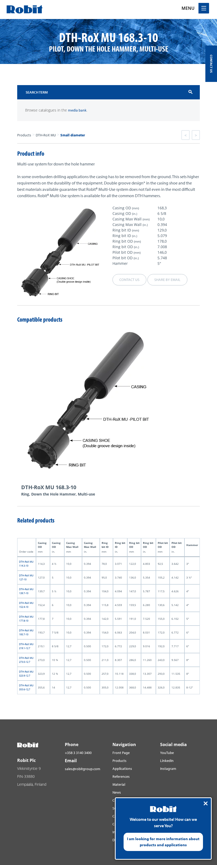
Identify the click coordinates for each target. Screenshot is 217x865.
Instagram (168, 768)
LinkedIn (167, 760)
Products (24, 135)
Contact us (129, 279)
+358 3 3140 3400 (78, 752)
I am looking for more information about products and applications (163, 841)
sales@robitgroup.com (82, 768)
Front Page (121, 752)
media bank (77, 110)
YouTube (167, 752)
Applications (122, 768)
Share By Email (167, 279)
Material (118, 784)
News (116, 792)
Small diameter (72, 135)
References (121, 776)
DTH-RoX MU (46, 135)
